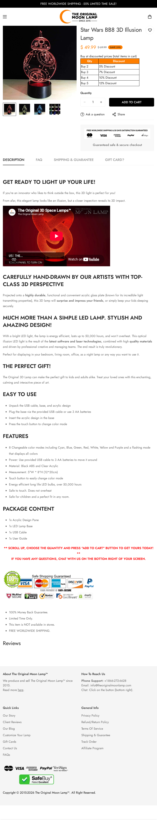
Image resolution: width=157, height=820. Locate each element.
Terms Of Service (92, 728)
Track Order (88, 741)
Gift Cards (9, 741)
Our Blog (9, 728)
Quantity (86, 93)
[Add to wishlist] (150, 30)
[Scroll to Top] (149, 799)
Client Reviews (12, 722)
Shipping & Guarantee (95, 735)
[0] (149, 16)
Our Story (9, 715)
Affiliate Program (92, 748)
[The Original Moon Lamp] (78, 17)
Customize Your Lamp (16, 735)
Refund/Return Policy (95, 722)
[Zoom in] (68, 34)
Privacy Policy (90, 715)
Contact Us (10, 748)
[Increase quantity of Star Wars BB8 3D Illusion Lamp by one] (101, 102)
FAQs (6, 755)
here (20, 690)
